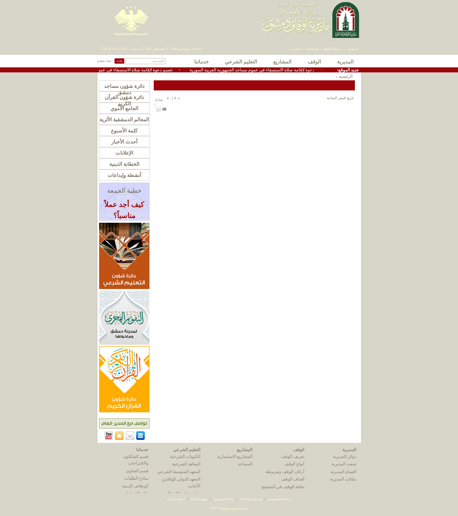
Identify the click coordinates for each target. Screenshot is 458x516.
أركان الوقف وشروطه (284, 471)
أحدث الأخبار (124, 142)
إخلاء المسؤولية (223, 499)
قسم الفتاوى (137, 471)
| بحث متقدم (104, 60)
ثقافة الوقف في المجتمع (283, 486)
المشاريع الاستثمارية (234, 456)
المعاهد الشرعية (186, 464)
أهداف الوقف (292, 479)
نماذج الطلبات (136, 478)
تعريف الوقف (292, 456)
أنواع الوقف (294, 464)
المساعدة (312, 49)
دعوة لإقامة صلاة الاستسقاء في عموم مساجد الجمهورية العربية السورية (266, 70)
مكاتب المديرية (343, 479)
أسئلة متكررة (176, 499)
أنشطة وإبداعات (124, 175)
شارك (159, 100)
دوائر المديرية (344, 456)
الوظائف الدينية (135, 486)
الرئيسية (352, 49)
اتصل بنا (295, 49)
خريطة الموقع (333, 49)
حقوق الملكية (199, 499)
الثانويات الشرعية (185, 456)
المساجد (245, 464)
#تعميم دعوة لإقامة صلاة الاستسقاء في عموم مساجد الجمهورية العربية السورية (118, 70)
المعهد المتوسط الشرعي (178, 471)
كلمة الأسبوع (124, 130)
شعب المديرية (344, 464)
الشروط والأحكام (250, 499)
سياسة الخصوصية (279, 499)
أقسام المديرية (343, 471)
